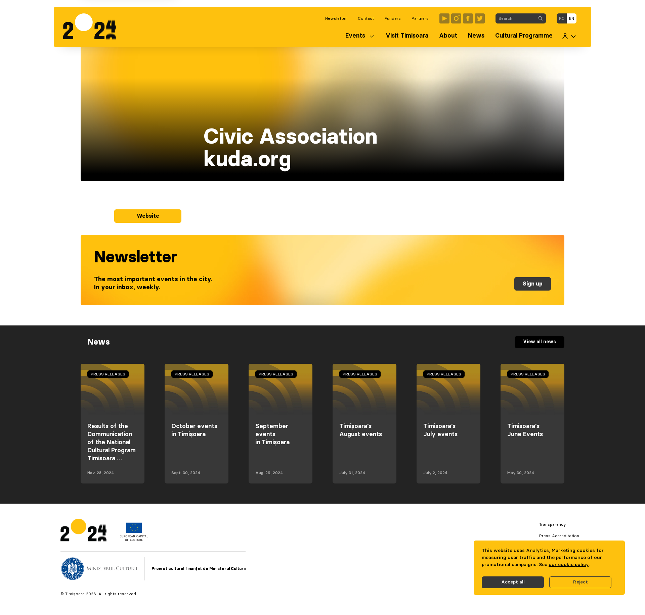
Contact (366, 18)
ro (562, 18)
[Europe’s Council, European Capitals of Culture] (134, 539)
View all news (539, 342)
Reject (580, 582)
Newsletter (336, 18)
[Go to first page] (93, 27)
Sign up (533, 284)
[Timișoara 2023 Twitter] (480, 18)
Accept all (513, 582)
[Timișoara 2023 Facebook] (468, 18)
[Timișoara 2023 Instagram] (456, 18)
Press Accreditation (559, 536)
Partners (420, 18)
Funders (393, 18)
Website (148, 216)
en (571, 18)
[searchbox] (515, 18)
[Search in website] (540, 18)
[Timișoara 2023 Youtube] (444, 18)
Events (355, 36)
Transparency (552, 524)
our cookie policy (569, 564)
